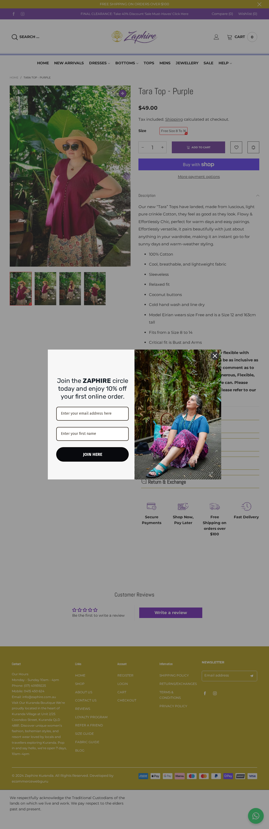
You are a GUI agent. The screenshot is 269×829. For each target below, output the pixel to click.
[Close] (215, 356)
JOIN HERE (92, 454)
